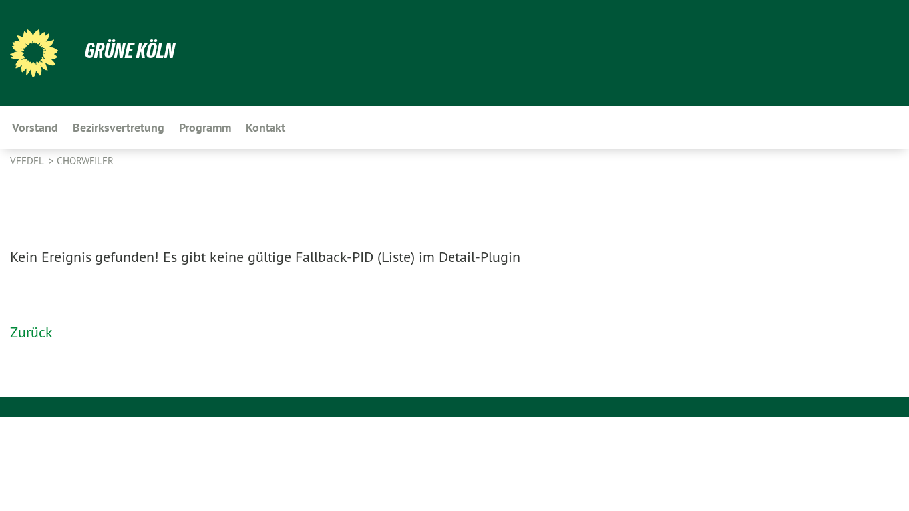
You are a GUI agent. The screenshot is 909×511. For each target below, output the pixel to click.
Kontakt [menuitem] (265, 127)
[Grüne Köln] (34, 53)
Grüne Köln (130, 51)
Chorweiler (85, 160)
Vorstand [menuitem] (35, 127)
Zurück (31, 332)
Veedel (28, 160)
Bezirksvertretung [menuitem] (118, 127)
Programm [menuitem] (205, 127)
